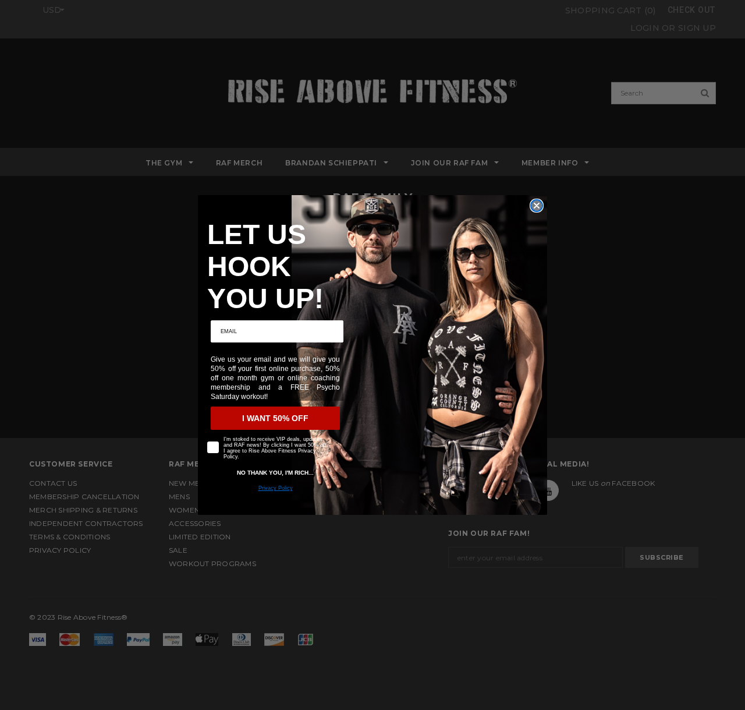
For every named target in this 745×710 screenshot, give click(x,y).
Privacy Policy (275, 488)
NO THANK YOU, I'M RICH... (275, 472)
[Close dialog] (536, 205)
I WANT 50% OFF (275, 418)
